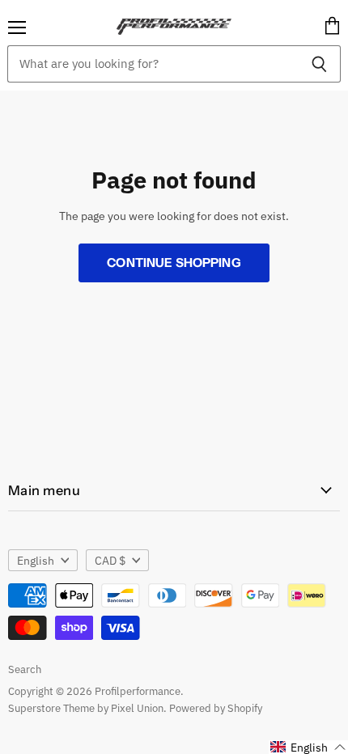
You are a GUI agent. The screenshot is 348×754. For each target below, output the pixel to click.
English (35, 560)
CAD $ (110, 560)
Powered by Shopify (215, 708)
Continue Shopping (174, 262)
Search (24, 669)
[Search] (319, 64)
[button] (308, 747)
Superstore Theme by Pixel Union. (87, 708)
